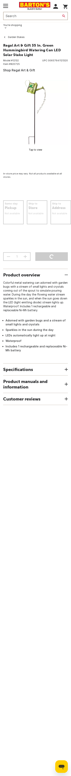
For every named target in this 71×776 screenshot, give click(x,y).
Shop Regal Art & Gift (19, 70)
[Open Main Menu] (5, 6)
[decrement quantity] (8, 257)
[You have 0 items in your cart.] (65, 6)
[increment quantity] (25, 257)
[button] (55, 6)
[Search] (63, 16)
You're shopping (12, 25)
